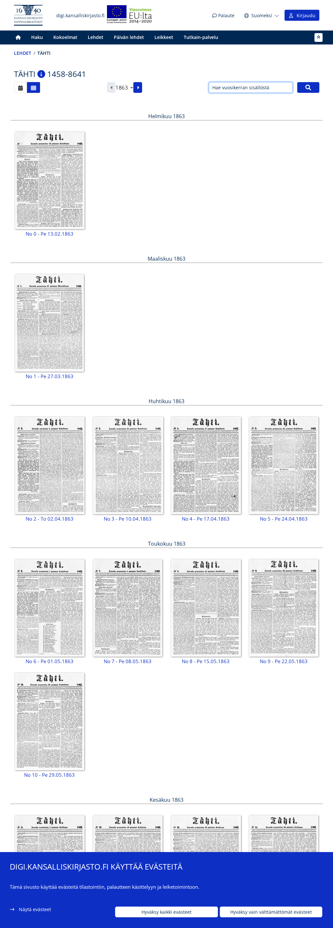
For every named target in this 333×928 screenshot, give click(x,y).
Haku (37, 37)
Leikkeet (163, 37)
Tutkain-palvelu (201, 37)
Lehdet (95, 37)
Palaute (225, 15)
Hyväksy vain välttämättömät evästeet (271, 912)
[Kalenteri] (20, 87)
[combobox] (124, 88)
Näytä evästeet (35, 909)
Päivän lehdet (129, 37)
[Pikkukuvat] (33, 87)
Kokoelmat (65, 37)
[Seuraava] (137, 87)
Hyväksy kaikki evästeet (166, 912)
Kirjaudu (304, 15)
